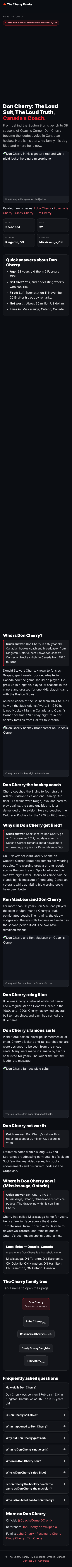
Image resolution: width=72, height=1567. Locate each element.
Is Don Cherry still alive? (21, 1415)
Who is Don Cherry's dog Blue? (26, 1472)
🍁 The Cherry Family (17, 4)
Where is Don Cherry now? (23, 1461)
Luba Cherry (42, 208)
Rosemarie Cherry (36, 1334)
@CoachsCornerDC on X (35, 1520)
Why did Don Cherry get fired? (26, 1438)
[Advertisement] (36, 64)
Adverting (43, 1560)
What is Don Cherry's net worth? (27, 1449)
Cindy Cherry (24, 213)
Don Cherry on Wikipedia (39, 1527)
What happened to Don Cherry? (27, 1426)
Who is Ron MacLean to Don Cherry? (30, 1500)
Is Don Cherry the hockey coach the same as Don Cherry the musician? (29, 1486)
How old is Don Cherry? (21, 1387)
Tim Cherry (44, 213)
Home (6, 16)
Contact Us (29, 1560)
